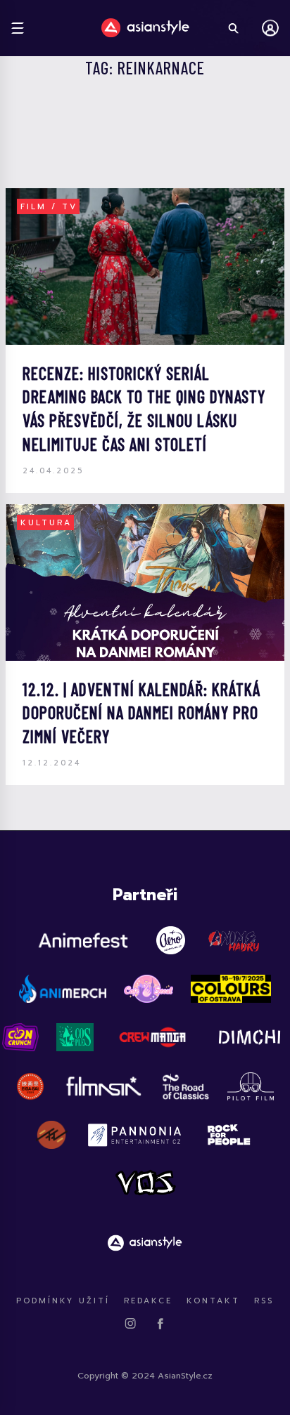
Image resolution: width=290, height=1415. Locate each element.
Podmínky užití (63, 1301)
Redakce (148, 1301)
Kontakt (213, 1301)
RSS (264, 1301)
